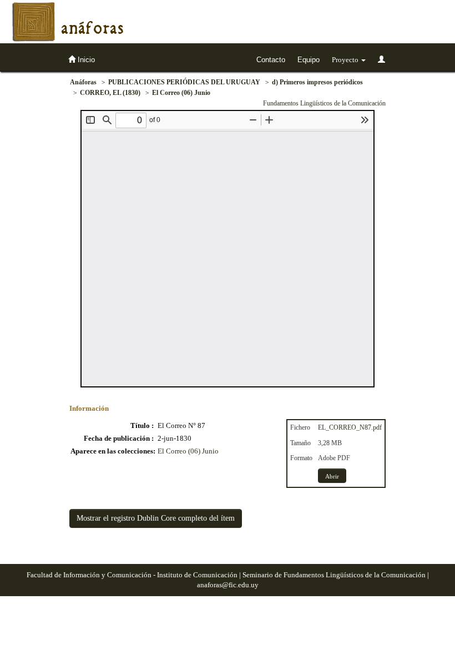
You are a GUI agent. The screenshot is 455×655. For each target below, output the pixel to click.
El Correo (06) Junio (181, 93)
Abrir (332, 476)
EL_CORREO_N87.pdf (350, 427)
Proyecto (346, 60)
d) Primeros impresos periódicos (317, 82)
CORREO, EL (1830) (110, 93)
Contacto (270, 60)
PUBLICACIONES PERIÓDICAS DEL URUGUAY (184, 82)
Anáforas (83, 82)
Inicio (85, 60)
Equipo (308, 60)
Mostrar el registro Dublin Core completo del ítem (156, 518)
